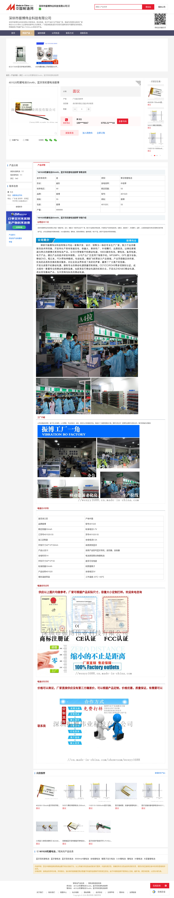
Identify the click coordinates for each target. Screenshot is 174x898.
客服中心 (63, 892)
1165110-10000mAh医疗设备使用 (160, 148)
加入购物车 (88, 132)
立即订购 (101, 132)
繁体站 (121, 892)
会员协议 (99, 892)
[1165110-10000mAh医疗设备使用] (156, 138)
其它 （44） (14, 178)
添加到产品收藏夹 (15, 238)
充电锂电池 (95, 858)
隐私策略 (87, 892)
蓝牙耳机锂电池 (42, 858)
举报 (27, 140)
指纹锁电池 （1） (16, 175)
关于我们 (40, 892)
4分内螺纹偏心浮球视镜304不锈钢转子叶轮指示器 (53, 67)
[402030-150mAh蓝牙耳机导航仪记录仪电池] (156, 92)
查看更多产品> (160, 773)
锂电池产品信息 (78, 883)
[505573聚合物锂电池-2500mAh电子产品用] (156, 115)
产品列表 (14, 75)
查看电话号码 (17, 195)
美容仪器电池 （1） (17, 171)
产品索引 (12, 235)
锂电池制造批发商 (94, 883)
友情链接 (133, 892)
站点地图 (75, 892)
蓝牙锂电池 (55, 858)
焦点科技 (90, 895)
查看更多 (19, 207)
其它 (21, 75)
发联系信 (69, 132)
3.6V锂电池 (121, 858)
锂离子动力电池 (108, 858)
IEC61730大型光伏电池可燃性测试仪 (22, 67)
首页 (7, 75)
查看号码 (123, 121)
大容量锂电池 (149, 858)
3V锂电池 (138, 858)
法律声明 (111, 892)
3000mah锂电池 (82, 858)
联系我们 (51, 892)
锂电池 (130, 858)
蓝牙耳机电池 (67, 858)
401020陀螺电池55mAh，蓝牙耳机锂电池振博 (91, 886)
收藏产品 (15, 140)
